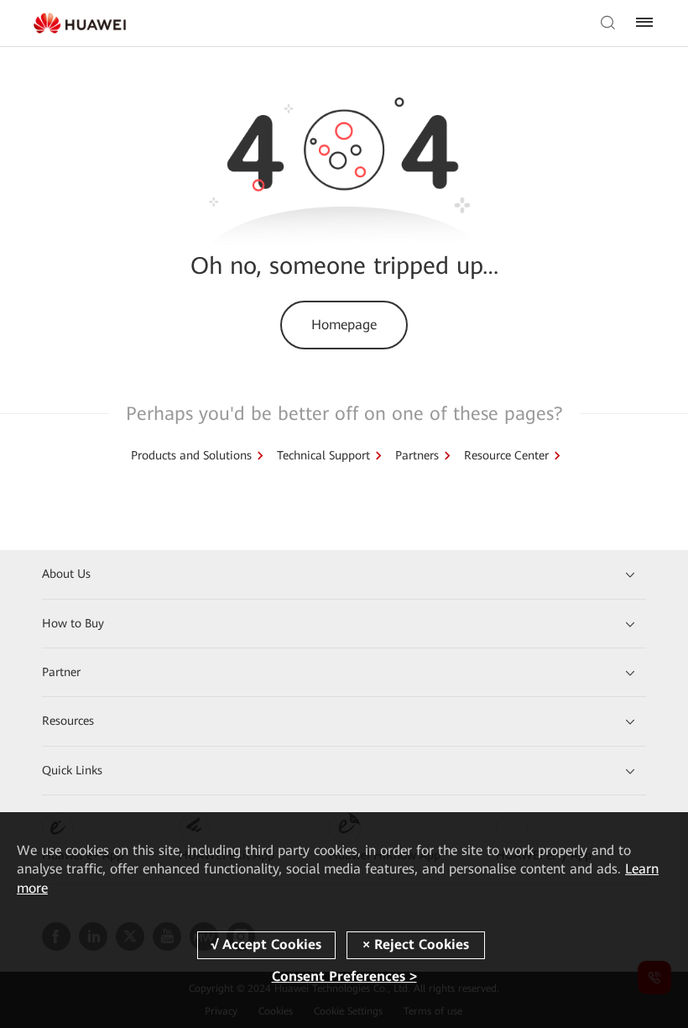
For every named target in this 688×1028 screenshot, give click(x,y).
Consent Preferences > (344, 976)
